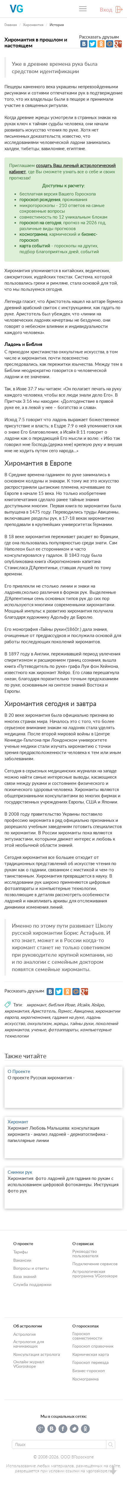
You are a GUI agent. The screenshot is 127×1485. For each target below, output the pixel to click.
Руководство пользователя (85, 1253)
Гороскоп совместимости (87, 1335)
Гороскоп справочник (92, 1346)
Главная (10, 24)
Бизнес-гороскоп (88, 1370)
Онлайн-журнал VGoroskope (28, 1363)
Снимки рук (20, 1172)
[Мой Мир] (109, 43)
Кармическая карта (90, 1354)
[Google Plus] (118, 43)
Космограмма (85, 1379)
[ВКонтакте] (83, 43)
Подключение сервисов (95, 1263)
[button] (113, 1471)
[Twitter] (92, 43)
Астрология (24, 1334)
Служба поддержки (32, 1284)
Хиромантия (33, 24)
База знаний (24, 1276)
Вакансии (22, 1260)
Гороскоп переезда (90, 1362)
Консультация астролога (36, 1354)
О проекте (23, 1243)
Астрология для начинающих (28, 1343)
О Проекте (19, 1071)
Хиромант (18, 1122)
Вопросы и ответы (31, 1268)
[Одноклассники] (101, 43)
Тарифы (20, 1252)
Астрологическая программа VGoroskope (94, 1273)
